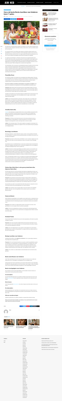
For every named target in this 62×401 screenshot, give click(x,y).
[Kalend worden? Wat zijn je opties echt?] (9, 322)
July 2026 (24, 342)
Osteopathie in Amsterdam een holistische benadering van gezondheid (33, 327)
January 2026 (25, 349)
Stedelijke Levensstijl (30, 2)
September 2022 (25, 388)
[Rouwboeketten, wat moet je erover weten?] (44, 30)
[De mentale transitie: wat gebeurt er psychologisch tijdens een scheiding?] (44, 14)
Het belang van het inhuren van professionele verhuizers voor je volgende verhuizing (53, 19)
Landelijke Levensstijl (39, 2)
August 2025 (25, 355)
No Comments (26, 16)
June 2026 (24, 343)
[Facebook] (1, 49)
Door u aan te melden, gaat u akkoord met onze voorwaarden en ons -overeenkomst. (51, 49)
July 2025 (24, 356)
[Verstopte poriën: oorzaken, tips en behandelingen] (21, 322)
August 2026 (25, 340)
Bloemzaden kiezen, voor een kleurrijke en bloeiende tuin (50, 347)
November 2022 (25, 387)
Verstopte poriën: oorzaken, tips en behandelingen (33, 6)
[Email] (1, 58)
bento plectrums (16, 284)
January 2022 (25, 393)
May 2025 (24, 358)
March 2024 (24, 374)
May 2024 (24, 371)
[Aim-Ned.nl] (9, 2)
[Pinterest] (1, 56)
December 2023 (25, 375)
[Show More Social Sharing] (24, 19)
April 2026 (24, 346)
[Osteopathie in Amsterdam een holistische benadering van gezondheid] (34, 322)
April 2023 (24, 381)
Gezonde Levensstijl (48, 2)
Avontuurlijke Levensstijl (21, 2)
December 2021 (25, 394)
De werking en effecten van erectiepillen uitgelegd (52, 24)
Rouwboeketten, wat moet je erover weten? (52, 29)
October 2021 (25, 397)
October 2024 (25, 365)
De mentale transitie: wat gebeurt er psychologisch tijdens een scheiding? (52, 13)
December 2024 (25, 362)
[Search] (57, 2)
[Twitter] (1, 51)
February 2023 (25, 384)
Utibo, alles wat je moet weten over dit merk (48, 349)
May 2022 (24, 390)
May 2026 (24, 345)
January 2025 (25, 361)
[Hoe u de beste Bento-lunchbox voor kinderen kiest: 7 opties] (22, 32)
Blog (4, 342)
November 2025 (25, 352)
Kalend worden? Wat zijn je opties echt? (8, 327)
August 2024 (25, 368)
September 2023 (25, 377)
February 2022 (25, 391)
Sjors (7, 16)
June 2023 (24, 378)
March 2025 (24, 359)
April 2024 (24, 372)
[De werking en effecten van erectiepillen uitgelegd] (44, 25)
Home (4, 340)
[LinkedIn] (1, 53)
